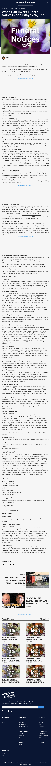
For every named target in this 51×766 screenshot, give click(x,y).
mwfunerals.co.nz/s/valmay (17, 321)
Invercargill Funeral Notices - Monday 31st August (34, 639)
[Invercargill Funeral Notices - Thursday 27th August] (11, 671)
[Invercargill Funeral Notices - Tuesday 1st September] (11, 629)
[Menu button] (3, 2)
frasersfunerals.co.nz (30, 165)
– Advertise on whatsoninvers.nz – (25, 78)
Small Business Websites (25, 764)
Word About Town (23, 726)
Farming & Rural (43, 731)
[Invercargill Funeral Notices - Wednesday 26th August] (35, 671)
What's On (21, 735)
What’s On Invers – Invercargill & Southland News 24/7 (20, 762)
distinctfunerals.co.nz (12, 234)
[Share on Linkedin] (10, 564)
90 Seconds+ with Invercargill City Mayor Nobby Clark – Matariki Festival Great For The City (37, 601)
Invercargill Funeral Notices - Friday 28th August (33, 660)
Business (41, 728)
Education (41, 742)
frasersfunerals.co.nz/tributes (10, 146)
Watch (20, 728)
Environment (42, 733)
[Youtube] (11, 711)
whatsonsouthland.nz (30, 76)
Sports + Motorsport (24, 731)
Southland (21, 722)
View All (43, 619)
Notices (7, 57)
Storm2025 (21, 742)
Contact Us (4, 753)
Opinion (21, 740)
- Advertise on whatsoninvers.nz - (25, 5)
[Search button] (45, 2)
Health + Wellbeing (43, 735)
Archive (20, 744)
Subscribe (41, 707)
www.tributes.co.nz (8, 273)
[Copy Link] (13, 564)
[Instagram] (8, 711)
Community (41, 726)
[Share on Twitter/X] (7, 564)
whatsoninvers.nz (17, 76)
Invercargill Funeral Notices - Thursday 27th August (10, 681)
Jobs (40, 724)
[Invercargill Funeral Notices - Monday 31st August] (35, 629)
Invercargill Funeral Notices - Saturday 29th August (10, 660)
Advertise (4, 755)
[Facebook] (2, 711)
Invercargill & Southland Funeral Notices (14, 8)
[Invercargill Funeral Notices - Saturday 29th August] (11, 650)
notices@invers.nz (33, 66)
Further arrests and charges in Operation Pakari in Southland (15, 580)
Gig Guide (41, 722)
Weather (21, 733)
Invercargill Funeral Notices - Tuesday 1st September (9, 639)
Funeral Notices (22, 724)
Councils (21, 737)
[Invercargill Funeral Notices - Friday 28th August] (35, 650)
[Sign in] (48, 2)
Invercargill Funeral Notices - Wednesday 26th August (35, 681)
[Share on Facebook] (3, 564)
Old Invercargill (42, 737)
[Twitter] (5, 711)
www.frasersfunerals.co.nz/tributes (31, 215)
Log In (3, 722)
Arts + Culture (42, 740)
